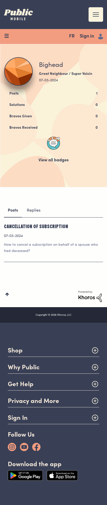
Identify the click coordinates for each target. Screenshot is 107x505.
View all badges (53, 160)
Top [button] (7, 294)
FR (72, 36)
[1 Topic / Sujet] (53, 143)
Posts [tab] (13, 210)
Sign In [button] (18, 418)
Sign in (87, 36)
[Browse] (8, 36)
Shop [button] (15, 350)
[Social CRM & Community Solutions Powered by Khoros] (90, 296)
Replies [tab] (34, 210)
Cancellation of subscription (36, 226)
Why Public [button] (23, 367)
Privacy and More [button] (33, 401)
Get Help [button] (21, 384)
